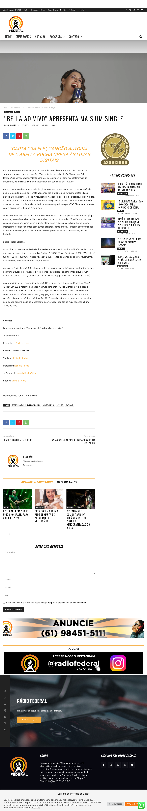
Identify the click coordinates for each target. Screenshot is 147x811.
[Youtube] (142, 10)
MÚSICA (60, 405)
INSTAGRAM (73, 648)
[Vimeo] (138, 10)
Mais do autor (67, 481)
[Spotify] (5, 710)
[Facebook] (126, 10)
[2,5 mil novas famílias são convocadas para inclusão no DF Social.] (108, 205)
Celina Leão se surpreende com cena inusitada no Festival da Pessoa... (130, 187)
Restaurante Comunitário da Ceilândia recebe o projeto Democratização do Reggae (78, 519)
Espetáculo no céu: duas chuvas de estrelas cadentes (129, 242)
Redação (12, 125)
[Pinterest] (19, 136)
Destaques (15, 108)
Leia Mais (35, 807)
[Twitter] (134, 10)
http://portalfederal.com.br (33, 461)
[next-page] (9, 534)
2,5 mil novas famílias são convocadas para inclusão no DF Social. (130, 204)
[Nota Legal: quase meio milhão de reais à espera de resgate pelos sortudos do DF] (108, 260)
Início (6, 108)
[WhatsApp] (26, 136)
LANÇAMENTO (48, 405)
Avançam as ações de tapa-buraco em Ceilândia (73, 442)
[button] (140, 36)
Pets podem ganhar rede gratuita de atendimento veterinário (46, 516)
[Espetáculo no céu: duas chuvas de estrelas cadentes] (108, 243)
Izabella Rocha (20, 358)
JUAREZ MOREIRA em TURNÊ (17, 440)
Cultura (70, 508)
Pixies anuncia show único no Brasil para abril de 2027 (16, 514)
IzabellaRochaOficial (27, 373)
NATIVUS (69, 405)
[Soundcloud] (5, 704)
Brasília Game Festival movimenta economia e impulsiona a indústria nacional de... (128, 223)
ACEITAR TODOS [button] (134, 804)
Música (16, 112)
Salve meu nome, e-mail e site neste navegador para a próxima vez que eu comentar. (46, 602)
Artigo (121, 249)
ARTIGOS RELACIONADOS (37, 481)
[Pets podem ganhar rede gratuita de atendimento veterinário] (49, 499)
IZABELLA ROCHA (33, 405)
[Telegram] (5, 717)
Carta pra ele (22, 343)
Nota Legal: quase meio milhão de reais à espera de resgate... (129, 260)
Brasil (6, 508)
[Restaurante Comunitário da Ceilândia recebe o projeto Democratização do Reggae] (80, 499)
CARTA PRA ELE (18, 405)
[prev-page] (5, 534)
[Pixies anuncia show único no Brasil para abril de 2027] (17, 499)
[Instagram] (130, 10)
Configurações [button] (115, 804)
